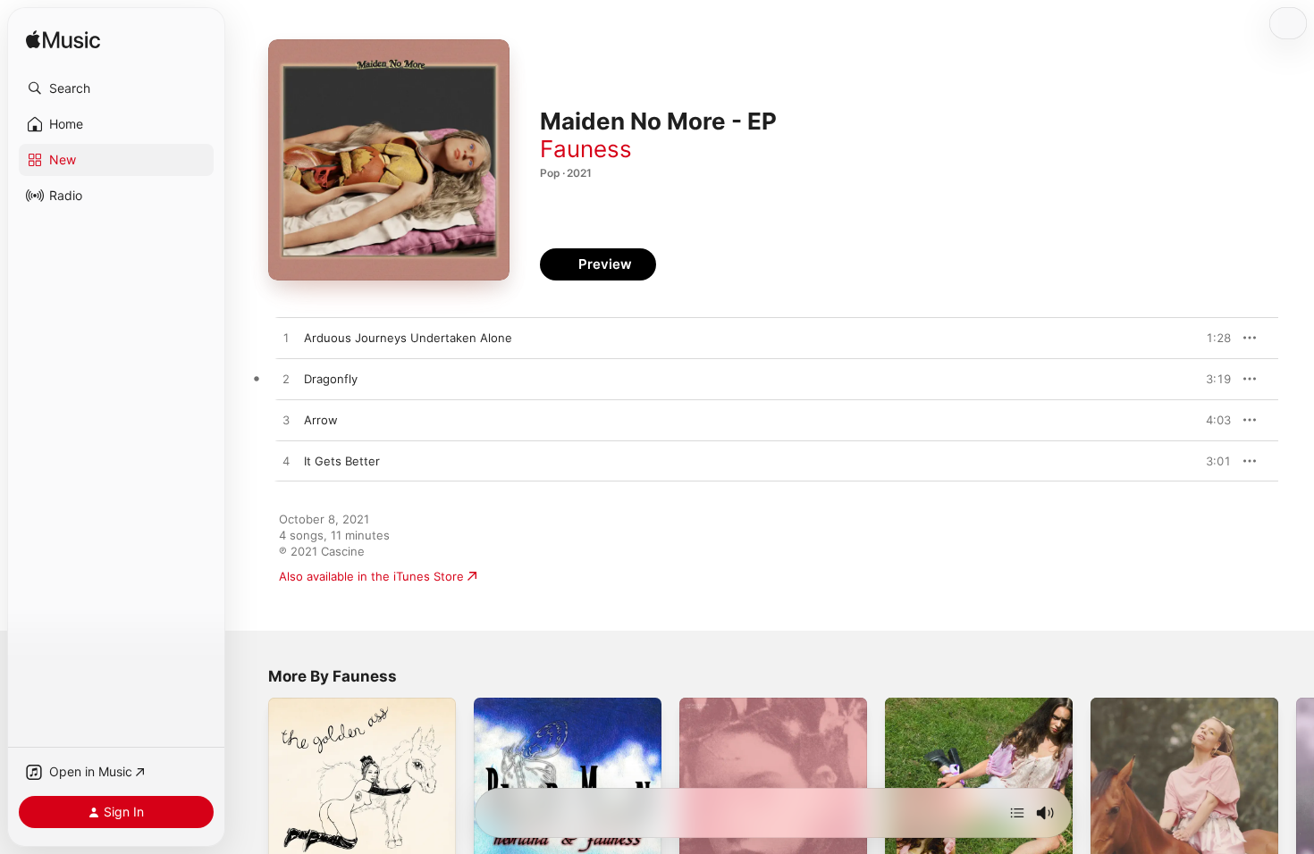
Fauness (586, 149)
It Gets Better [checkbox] (342, 461)
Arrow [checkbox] (321, 420)
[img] (63, 40)
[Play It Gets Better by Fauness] (286, 462)
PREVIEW (1211, 337)
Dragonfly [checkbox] (331, 379)
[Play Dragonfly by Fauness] (286, 380)
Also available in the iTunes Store (371, 576)
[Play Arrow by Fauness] (286, 421)
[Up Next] (1017, 812)
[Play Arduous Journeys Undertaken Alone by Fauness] (286, 339)
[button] (116, 88)
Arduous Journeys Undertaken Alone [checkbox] (408, 338)
